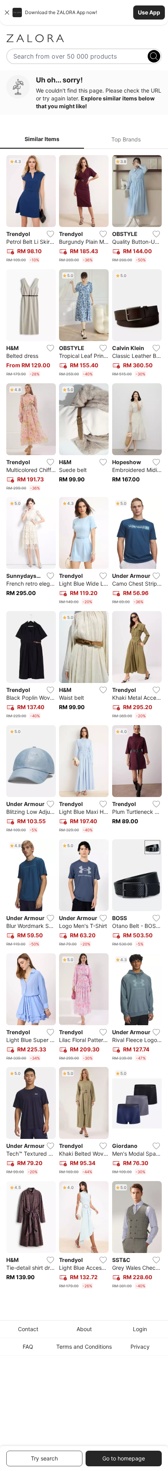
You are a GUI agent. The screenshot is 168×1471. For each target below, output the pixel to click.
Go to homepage (123, 1458)
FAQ (28, 1346)
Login (140, 1329)
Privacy (140, 1346)
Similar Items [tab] (42, 139)
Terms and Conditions (84, 1346)
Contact (28, 1329)
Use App (149, 12)
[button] (84, 12)
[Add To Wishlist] (50, 234)
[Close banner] (7, 12)
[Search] (154, 56)
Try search (44, 1458)
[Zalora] (84, 38)
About (84, 1329)
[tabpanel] (84, 723)
